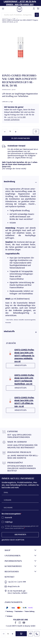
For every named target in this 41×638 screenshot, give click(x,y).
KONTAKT (9, 577)
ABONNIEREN (20, 535)
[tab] (20, 182)
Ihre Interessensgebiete (11, 514)
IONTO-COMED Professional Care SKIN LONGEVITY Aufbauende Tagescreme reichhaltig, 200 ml (24, 355)
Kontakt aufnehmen (12, 120)
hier (30, 158)
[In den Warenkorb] (21, 633)
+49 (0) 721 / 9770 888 (16, 117)
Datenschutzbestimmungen (22, 526)
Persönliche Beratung (30, 633)
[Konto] (33, 8)
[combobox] (20, 14)
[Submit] (37, 14)
